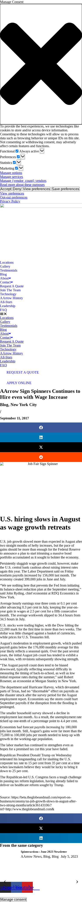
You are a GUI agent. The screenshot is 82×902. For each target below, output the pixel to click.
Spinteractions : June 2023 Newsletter (44, 851)
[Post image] (8, 866)
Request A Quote (12, 286)
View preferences (36, 189)
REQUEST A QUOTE (23, 372)
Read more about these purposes (22, 184)
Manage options (11, 173)
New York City (23, 404)
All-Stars (6, 302)
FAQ (3, 310)
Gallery (5, 266)
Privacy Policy (10, 201)
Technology (8, 294)
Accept (5, 189)
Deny (17, 189)
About (4, 278)
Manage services (11, 177)
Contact (5, 282)
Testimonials (8, 270)
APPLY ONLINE (19, 383)
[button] (41, 64)
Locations (7, 262)
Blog (3, 274)
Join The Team (10, 290)
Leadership (7, 306)
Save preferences (65, 189)
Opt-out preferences (13, 197)
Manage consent (13, 899)
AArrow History (11, 298)
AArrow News (31, 856)
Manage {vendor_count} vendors (23, 181)
